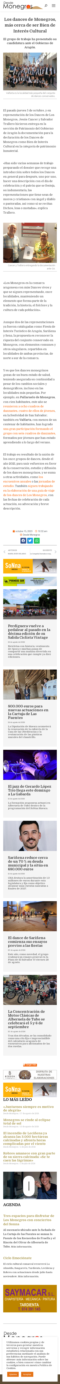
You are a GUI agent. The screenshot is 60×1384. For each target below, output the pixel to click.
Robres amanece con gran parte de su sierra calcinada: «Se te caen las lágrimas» (29, 1157)
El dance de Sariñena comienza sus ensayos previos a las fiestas (27, 942)
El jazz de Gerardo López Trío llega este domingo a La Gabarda (29, 790)
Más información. (22, 1246)
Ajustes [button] (13, 1374)
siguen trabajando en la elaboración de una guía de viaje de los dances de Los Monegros (29, 490)
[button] (23, 540)
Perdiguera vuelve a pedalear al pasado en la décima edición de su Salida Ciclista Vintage (29, 631)
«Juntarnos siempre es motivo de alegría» (28, 1108)
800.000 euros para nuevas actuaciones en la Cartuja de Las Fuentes (28, 712)
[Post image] (30, 604)
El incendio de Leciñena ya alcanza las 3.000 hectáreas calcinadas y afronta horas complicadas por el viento (25, 1138)
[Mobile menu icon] (53, 5)
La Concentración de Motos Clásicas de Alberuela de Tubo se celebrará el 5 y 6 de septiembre (26, 1019)
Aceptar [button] (27, 1374)
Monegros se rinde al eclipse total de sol (26, 1121)
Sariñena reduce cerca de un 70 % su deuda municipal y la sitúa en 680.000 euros (28, 863)
